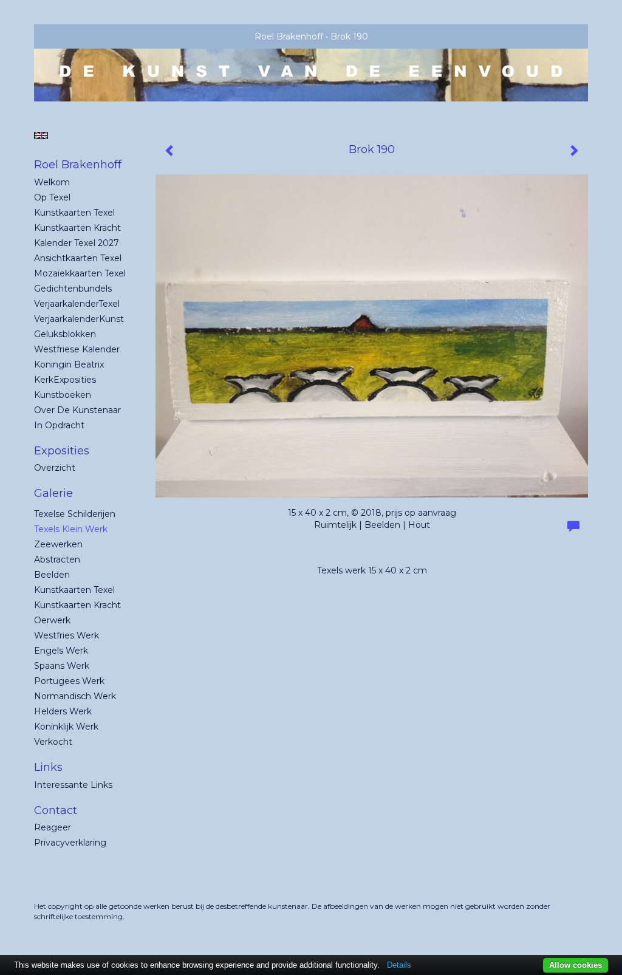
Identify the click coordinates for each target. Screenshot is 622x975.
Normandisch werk (75, 696)
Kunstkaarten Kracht (77, 227)
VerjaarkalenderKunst (79, 318)
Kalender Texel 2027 (76, 243)
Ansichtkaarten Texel (77, 258)
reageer (52, 827)
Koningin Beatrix (69, 364)
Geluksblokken (65, 334)
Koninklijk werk (66, 726)
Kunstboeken (62, 394)
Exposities (61, 450)
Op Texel (52, 197)
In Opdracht (59, 425)
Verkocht (53, 741)
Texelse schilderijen (74, 513)
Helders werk (63, 711)
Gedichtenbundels (73, 288)
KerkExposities (65, 379)
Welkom (52, 182)
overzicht (54, 467)
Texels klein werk (71, 529)
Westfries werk (66, 635)
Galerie (53, 493)
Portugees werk (69, 681)
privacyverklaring (70, 842)
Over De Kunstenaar (77, 410)
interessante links (73, 784)
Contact (55, 810)
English (41, 135)
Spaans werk (61, 665)
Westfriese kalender (77, 349)
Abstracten (57, 559)
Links (48, 767)
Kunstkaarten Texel (74, 212)
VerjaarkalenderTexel (77, 303)
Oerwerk (52, 620)
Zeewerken (58, 544)
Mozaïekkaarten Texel (80, 273)
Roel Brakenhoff (289, 36)
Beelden (52, 574)
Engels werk (61, 650)
